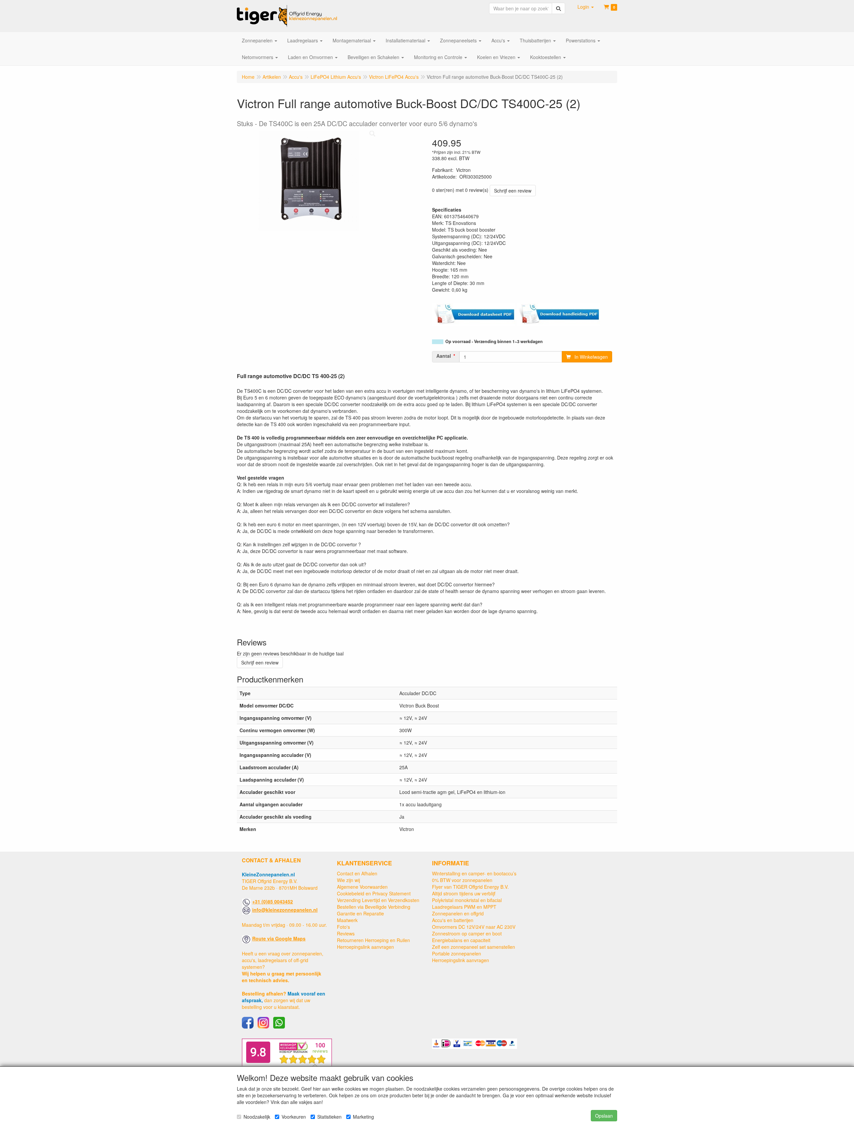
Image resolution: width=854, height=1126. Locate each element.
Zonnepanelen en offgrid (458, 913)
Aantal (443, 355)
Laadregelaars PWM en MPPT (464, 906)
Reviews (346, 933)
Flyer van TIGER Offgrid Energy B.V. (470, 886)
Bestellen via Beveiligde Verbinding (373, 906)
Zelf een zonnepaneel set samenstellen (473, 946)
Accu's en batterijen (452, 920)
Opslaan (604, 1115)
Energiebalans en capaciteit (461, 940)
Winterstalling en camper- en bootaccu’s (474, 873)
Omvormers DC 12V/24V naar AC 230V (473, 926)
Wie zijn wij (348, 880)
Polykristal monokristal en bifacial (467, 900)
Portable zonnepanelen (456, 953)
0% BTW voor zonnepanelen (462, 880)
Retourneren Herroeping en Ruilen (373, 940)
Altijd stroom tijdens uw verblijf (463, 893)
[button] (585, 6)
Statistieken (329, 1116)
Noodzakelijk (257, 1116)
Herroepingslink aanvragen (365, 946)
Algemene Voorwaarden (362, 886)
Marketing (363, 1116)
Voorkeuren (294, 1116)
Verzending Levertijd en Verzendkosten (378, 900)
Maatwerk (347, 920)
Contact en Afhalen (357, 873)
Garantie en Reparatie (360, 913)
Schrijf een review (512, 190)
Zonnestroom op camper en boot (467, 933)
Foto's (343, 926)
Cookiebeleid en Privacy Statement (374, 893)
